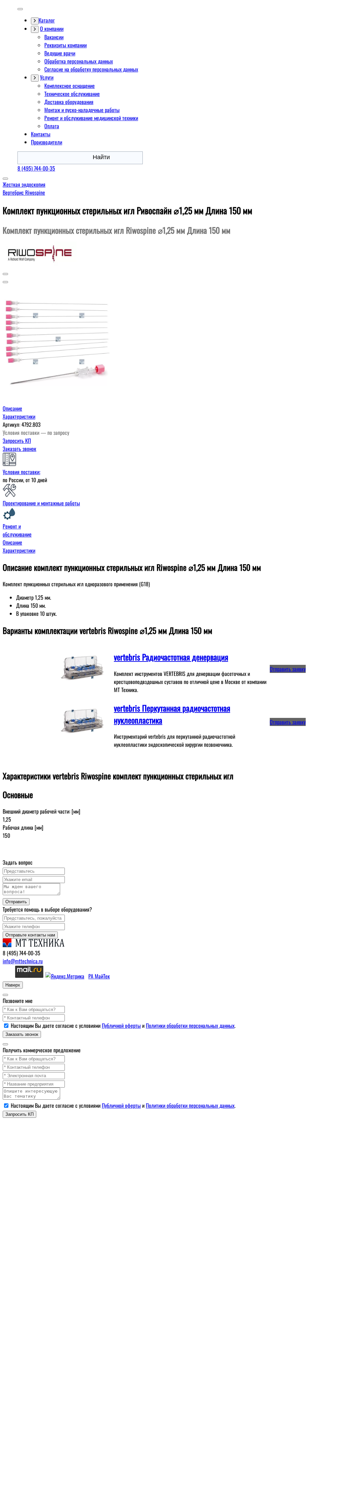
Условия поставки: (21, 472)
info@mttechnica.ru (23, 961)
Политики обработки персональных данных (190, 1025)
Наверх (12, 985)
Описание (12, 408)
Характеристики (19, 416)
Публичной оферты (121, 1025)
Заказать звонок (19, 449)
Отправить (16, 901)
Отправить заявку (288, 669)
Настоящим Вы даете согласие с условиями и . (123, 1025)
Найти (101, 157)
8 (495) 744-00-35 (36, 168)
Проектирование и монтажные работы (41, 503)
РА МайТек (99, 976)
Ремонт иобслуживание (17, 530)
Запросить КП (17, 441)
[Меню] (20, 9)
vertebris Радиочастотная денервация (171, 657)
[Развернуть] (35, 21)
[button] (5, 274)
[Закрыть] (5, 995)
